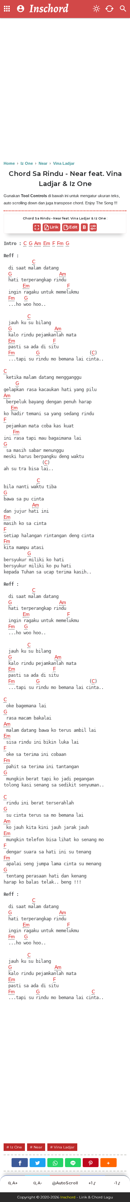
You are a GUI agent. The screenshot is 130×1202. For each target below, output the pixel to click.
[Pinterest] (91, 1162)
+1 (90, 1182)
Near (38, 1147)
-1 (115, 1182)
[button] (108, 1162)
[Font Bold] (84, 227)
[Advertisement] (65, 90)
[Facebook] (19, 1162)
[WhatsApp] (55, 1162)
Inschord (67, 1197)
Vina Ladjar (64, 1147)
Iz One (16, 1147)
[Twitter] (38, 1162)
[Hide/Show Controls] (93, 227)
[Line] (73, 1162)
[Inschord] (58, 9)
